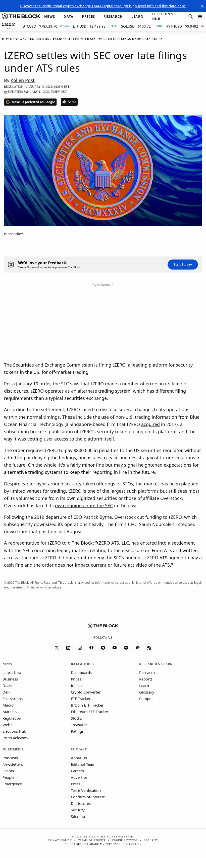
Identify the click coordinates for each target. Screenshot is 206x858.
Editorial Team (83, 764)
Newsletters (13, 764)
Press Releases (15, 738)
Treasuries (79, 725)
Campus (146, 699)
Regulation (12, 718)
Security (78, 810)
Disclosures (81, 803)
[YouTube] (114, 647)
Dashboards (81, 672)
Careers (77, 771)
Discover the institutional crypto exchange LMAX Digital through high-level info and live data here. (103, 6)
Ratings (77, 731)
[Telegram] (103, 647)
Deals (7, 685)
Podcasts (10, 758)
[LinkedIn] (68, 647)
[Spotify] (126, 647)
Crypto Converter (85, 692)
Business (10, 679)
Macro (8, 705)
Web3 (8, 725)
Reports (145, 679)
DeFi (6, 692)
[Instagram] (79, 647)
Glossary (146, 692)
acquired (150, 424)
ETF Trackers (81, 699)
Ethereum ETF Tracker (89, 712)
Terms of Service (92, 840)
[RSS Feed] (149, 647)
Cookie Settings (125, 840)
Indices (77, 685)
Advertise (79, 777)
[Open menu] (200, 17)
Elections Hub (14, 731)
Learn (144, 685)
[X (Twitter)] (56, 647)
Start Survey (183, 264)
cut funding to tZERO (159, 517)
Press (75, 784)
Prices (76, 679)
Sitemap (78, 816)
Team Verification (86, 790)
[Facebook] (91, 647)
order (44, 384)
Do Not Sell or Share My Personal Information (103, 844)
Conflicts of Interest (88, 797)
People (8, 777)
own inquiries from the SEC (84, 505)
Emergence (12, 784)
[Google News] (137, 647)
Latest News (13, 672)
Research (147, 672)
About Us (79, 758)
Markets (10, 712)
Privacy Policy (60, 840)
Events (8, 771)
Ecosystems (13, 699)
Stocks (76, 718)
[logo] (21, 16)
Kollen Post (23, 80)
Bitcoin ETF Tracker (87, 705)
